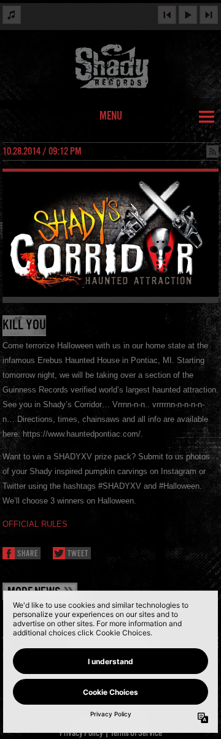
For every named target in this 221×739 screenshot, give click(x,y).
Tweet (78, 554)
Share (27, 554)
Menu (110, 116)
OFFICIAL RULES (35, 524)
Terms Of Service (136, 733)
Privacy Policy (81, 733)
